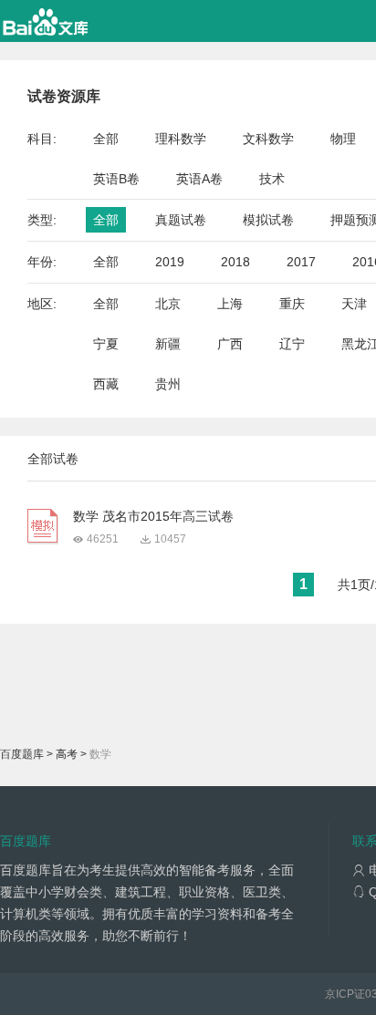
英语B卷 (116, 178)
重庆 (292, 303)
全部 (106, 138)
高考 (67, 754)
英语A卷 (199, 178)
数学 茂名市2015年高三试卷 (153, 516)
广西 (230, 344)
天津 (354, 303)
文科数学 (268, 138)
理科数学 (180, 138)
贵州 (168, 384)
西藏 (106, 384)
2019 (169, 261)
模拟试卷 (268, 219)
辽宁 (292, 344)
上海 (230, 303)
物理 (343, 138)
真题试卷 (180, 219)
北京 (168, 303)
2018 (235, 261)
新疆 (168, 344)
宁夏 (106, 344)
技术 (272, 178)
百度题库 (22, 754)
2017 (301, 261)
